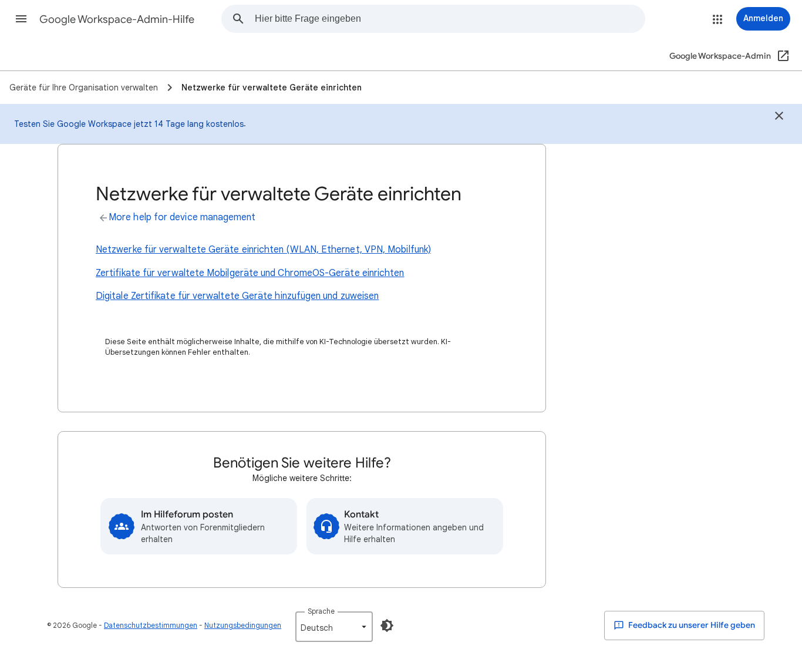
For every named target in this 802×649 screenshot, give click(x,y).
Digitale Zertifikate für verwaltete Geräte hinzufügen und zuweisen (237, 296)
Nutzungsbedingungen (242, 625)
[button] (21, 19)
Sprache (321, 611)
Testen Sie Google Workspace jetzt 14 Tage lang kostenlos (129, 124)
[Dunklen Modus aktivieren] (387, 625)
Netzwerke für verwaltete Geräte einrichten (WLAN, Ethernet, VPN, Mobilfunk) (263, 249)
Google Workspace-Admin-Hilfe (116, 19)
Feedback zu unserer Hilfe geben (690, 625)
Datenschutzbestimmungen (150, 625)
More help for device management (182, 217)
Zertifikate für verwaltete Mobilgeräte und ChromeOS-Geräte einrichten (250, 273)
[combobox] (450, 18)
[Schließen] (779, 117)
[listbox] (334, 626)
